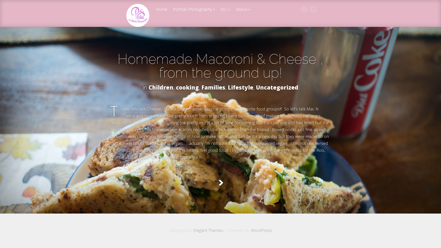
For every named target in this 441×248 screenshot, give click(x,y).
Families (213, 87)
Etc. (224, 9)
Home (161, 9)
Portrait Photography (192, 9)
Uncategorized (277, 87)
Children (161, 87)
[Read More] (221, 183)
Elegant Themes (208, 230)
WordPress (261, 230)
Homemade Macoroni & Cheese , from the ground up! (220, 66)
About (241, 9)
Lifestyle (240, 87)
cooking (187, 87)
